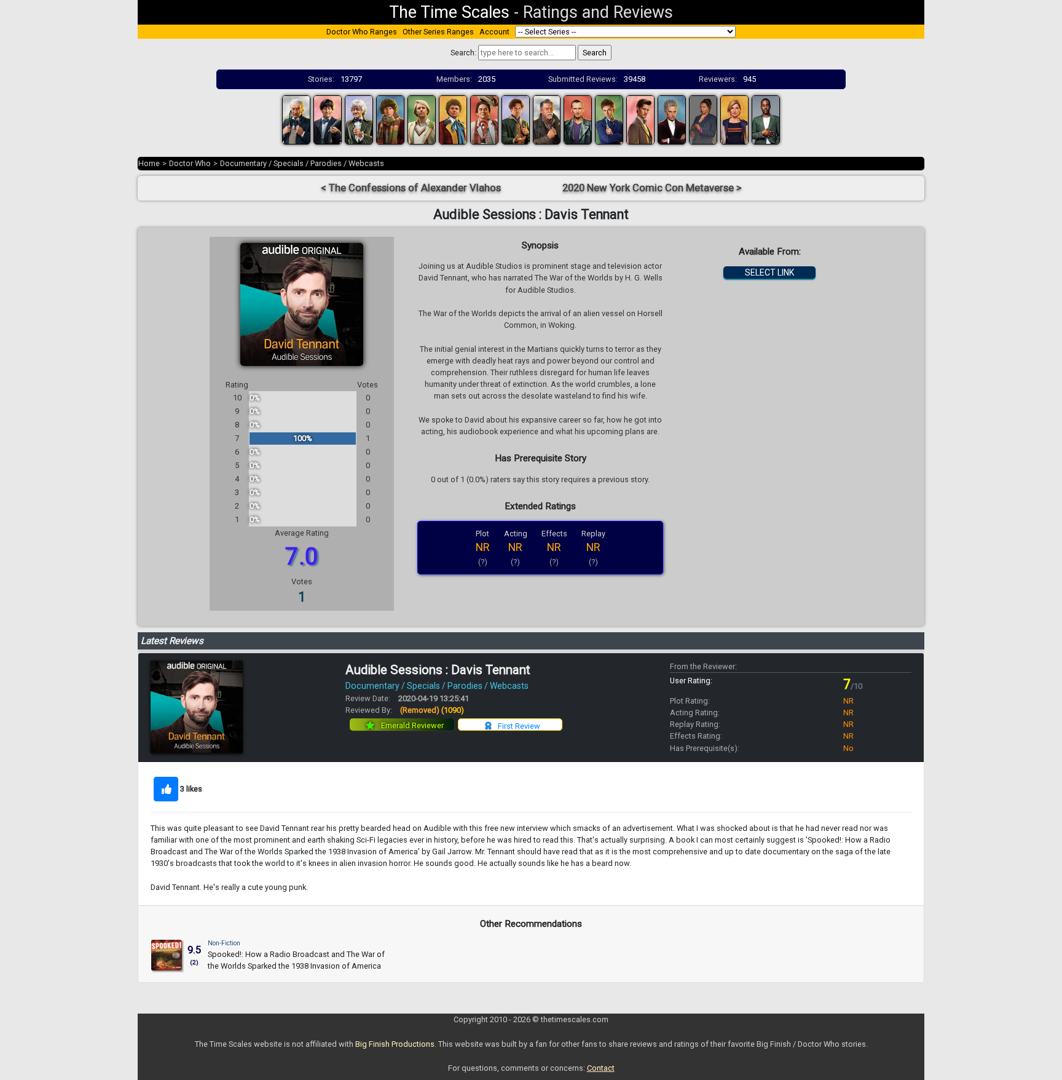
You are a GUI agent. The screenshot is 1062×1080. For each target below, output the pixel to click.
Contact (601, 1068)
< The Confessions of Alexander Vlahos (411, 188)
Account (494, 31)
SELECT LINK (769, 272)
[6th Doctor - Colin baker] (453, 119)
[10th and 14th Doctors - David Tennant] (609, 119)
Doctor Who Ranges (361, 31)
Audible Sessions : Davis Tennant (437, 669)
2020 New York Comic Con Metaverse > (652, 188)
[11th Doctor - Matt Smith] (640, 119)
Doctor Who (190, 163)
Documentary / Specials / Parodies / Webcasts (302, 163)
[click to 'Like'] (166, 789)
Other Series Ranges (438, 31)
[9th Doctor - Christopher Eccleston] (578, 119)
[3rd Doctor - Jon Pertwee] (359, 119)
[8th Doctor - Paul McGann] (516, 119)
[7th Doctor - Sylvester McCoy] (484, 119)
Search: (463, 52)
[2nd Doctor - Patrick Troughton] (327, 119)
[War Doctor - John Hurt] (547, 119)
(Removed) (432, 710)
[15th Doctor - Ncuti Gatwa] (766, 119)
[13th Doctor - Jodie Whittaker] (734, 119)
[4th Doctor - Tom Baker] (390, 119)
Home (149, 163)
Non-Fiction (224, 943)
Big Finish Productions (395, 1044)
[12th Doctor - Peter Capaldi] (672, 119)
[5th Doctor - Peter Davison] (421, 119)
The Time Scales (449, 12)
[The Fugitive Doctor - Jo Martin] (703, 119)
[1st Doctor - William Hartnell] (296, 119)
